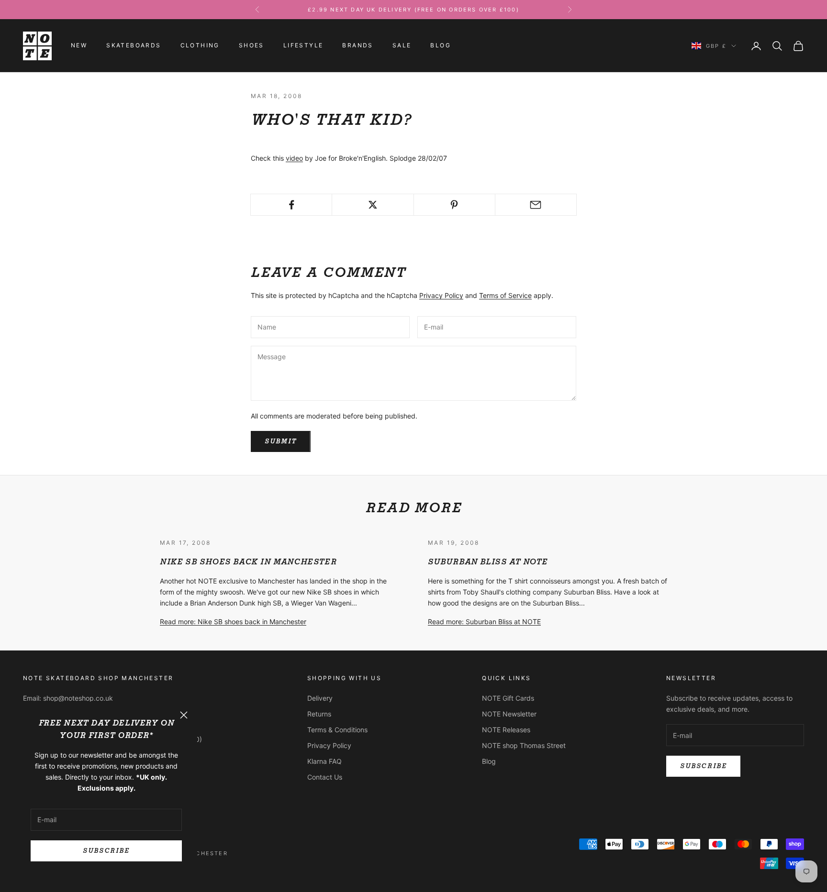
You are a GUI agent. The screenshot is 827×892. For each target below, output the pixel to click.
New (79, 45)
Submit (281, 441)
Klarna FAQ (324, 761)
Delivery (320, 698)
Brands (357, 45)
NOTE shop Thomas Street (524, 745)
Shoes (251, 45)
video (294, 158)
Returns (319, 714)
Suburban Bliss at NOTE (487, 561)
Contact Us (324, 777)
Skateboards (133, 45)
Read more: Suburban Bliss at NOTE (484, 621)
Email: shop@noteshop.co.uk (68, 698)
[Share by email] (535, 204)
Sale (402, 45)
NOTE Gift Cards (508, 698)
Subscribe (106, 850)
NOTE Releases (506, 730)
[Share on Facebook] (291, 204)
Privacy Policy (441, 295)
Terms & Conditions (337, 730)
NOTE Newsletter (509, 714)
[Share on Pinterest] (454, 204)
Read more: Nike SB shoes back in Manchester (233, 621)
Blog (440, 45)
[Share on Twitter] (372, 204)
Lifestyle (303, 45)
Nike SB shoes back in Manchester (248, 561)
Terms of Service (505, 295)
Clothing (200, 45)
